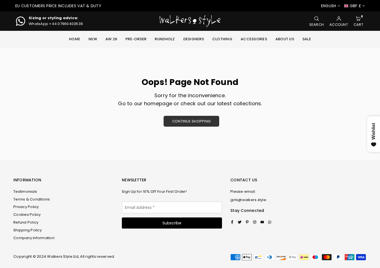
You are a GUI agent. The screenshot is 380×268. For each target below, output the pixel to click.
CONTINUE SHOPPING (191, 121)
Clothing (222, 39)
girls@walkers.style (248, 200)
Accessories (254, 39)
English (328, 6)
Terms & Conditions (31, 199)
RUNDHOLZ (165, 39)
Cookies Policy (27, 214)
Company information (34, 238)
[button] (358, 21)
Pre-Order (135, 39)
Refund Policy (25, 222)
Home (74, 39)
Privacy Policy (26, 206)
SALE (306, 39)
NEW (92, 39)
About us (284, 39)
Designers (193, 39)
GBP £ (355, 6)
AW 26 (111, 39)
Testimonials (25, 191)
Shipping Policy (27, 230)
